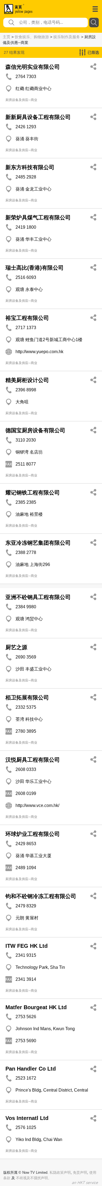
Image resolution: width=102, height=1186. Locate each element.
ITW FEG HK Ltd (26, 946)
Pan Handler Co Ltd (30, 1069)
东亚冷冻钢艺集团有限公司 (38, 543)
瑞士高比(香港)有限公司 (34, 268)
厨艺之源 (16, 647)
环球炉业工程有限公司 (32, 834)
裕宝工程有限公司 (27, 318)
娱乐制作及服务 (66, 37)
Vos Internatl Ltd (26, 1118)
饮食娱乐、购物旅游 (32, 37)
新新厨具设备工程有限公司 (38, 117)
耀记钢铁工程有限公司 (32, 493)
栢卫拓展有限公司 (27, 698)
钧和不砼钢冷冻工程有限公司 (40, 896)
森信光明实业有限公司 (32, 67)
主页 (6, 37)
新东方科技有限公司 (29, 167)
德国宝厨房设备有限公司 (35, 430)
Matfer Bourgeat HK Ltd (36, 1007)
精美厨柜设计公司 (27, 380)
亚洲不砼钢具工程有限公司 (38, 597)
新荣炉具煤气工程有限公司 (38, 217)
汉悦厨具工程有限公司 (32, 760)
